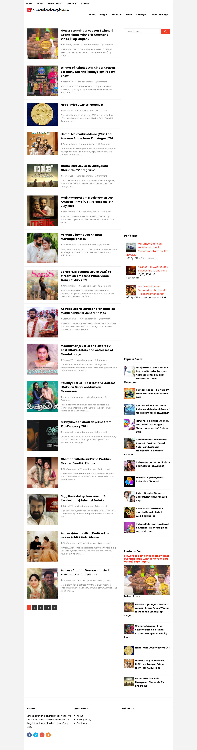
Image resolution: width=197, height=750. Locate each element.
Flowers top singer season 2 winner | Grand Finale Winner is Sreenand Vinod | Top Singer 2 (87, 35)
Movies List (68, 176)
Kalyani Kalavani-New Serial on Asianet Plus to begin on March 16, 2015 (152, 528)
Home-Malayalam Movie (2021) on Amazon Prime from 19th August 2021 (149, 664)
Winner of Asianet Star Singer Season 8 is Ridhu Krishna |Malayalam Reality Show (88, 72)
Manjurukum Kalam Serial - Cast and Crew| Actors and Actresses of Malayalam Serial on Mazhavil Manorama (146, 375)
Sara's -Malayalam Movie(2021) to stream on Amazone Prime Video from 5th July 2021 (86, 276)
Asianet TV (68, 81)
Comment (108, 44)
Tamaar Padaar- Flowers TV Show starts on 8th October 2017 (152, 393)
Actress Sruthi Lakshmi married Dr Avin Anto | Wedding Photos (149, 512)
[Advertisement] (147, 85)
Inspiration (68, 110)
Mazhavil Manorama (73, 397)
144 (47, 607)
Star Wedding (69, 244)
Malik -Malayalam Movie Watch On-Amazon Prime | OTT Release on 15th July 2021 (87, 202)
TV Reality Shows (71, 44)
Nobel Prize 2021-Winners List (82, 105)
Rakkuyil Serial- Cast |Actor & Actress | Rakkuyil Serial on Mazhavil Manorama (88, 387)
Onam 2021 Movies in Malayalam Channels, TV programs (149, 682)
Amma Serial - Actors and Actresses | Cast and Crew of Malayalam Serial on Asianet (153, 409)
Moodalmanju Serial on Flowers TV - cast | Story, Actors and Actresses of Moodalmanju (87, 350)
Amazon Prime (69, 144)
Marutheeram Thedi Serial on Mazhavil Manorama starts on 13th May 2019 (147, 249)
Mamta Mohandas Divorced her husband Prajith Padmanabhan (151, 290)
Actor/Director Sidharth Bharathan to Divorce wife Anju (151, 497)
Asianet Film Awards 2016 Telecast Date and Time (153, 268)
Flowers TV (68, 360)
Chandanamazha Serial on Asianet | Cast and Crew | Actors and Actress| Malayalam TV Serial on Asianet (145, 447)
